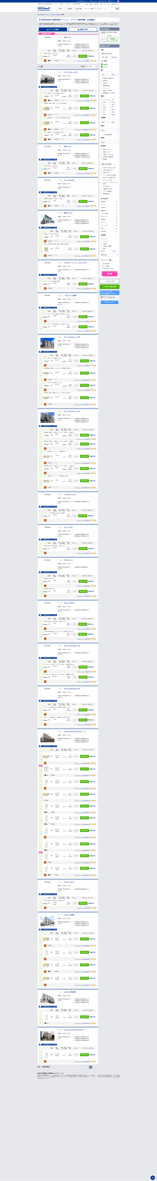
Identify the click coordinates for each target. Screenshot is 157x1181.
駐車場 (105, 159)
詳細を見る (91, 56)
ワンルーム (106, 99)
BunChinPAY (106, 263)
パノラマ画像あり (107, 191)
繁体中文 (96, 3)
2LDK (104, 107)
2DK (113, 104)
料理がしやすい (107, 172)
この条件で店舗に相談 (109, 286)
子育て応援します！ (108, 170)
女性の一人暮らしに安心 (109, 167)
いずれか (114, 251)
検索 (117, 8)
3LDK (113, 109)
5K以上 (114, 114)
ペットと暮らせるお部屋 (109, 175)
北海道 (53, 14)
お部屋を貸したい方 (115, 3)
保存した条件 (94, 1)
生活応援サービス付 (108, 268)
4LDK (104, 114)
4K (104, 112)
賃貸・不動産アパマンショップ (44, 14)
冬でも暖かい (106, 186)
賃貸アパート (106, 152)
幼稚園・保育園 (107, 246)
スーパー (105, 238)
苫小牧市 (58, 14)
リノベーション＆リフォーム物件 (110, 183)
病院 (104, 248)
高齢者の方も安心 (107, 189)
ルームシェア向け (107, 180)
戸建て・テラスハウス (109, 154)
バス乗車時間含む (107, 134)
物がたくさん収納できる (109, 177)
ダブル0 (105, 67)
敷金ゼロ (105, 80)
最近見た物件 (104, 1)
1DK (104, 102)
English (86, 3)
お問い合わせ (82, 56)
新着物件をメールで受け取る (113, 39)
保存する (104, 39)
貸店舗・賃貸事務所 (108, 156)
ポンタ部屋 (106, 266)
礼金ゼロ (105, 83)
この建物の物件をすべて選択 (49, 86)
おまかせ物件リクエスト (82, 1)
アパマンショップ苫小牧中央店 (82, 115)
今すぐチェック (109, 302)
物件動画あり (106, 193)
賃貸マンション (107, 149)
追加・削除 (105, 57)
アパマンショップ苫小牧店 (82, 60)
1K (112, 99)
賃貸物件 (105, 64)
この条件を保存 (109, 281)
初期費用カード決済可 (109, 93)
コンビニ (105, 241)
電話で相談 (79, 8)
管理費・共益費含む (108, 78)
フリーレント (106, 88)
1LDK (113, 102)
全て (104, 251)
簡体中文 (91, 3)
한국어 (101, 3)
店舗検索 (69, 8)
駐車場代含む (106, 85)
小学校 (105, 243)
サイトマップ (107, 3)
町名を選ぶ (114, 57)
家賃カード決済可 (107, 90)
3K (112, 107)
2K (104, 104)
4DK (113, 112)
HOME (60, 8)
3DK (104, 109)
